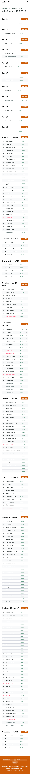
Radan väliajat (24, 19)
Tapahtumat (5, 8)
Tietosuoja (20, 770)
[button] (27, 2)
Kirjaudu (15, 762)
